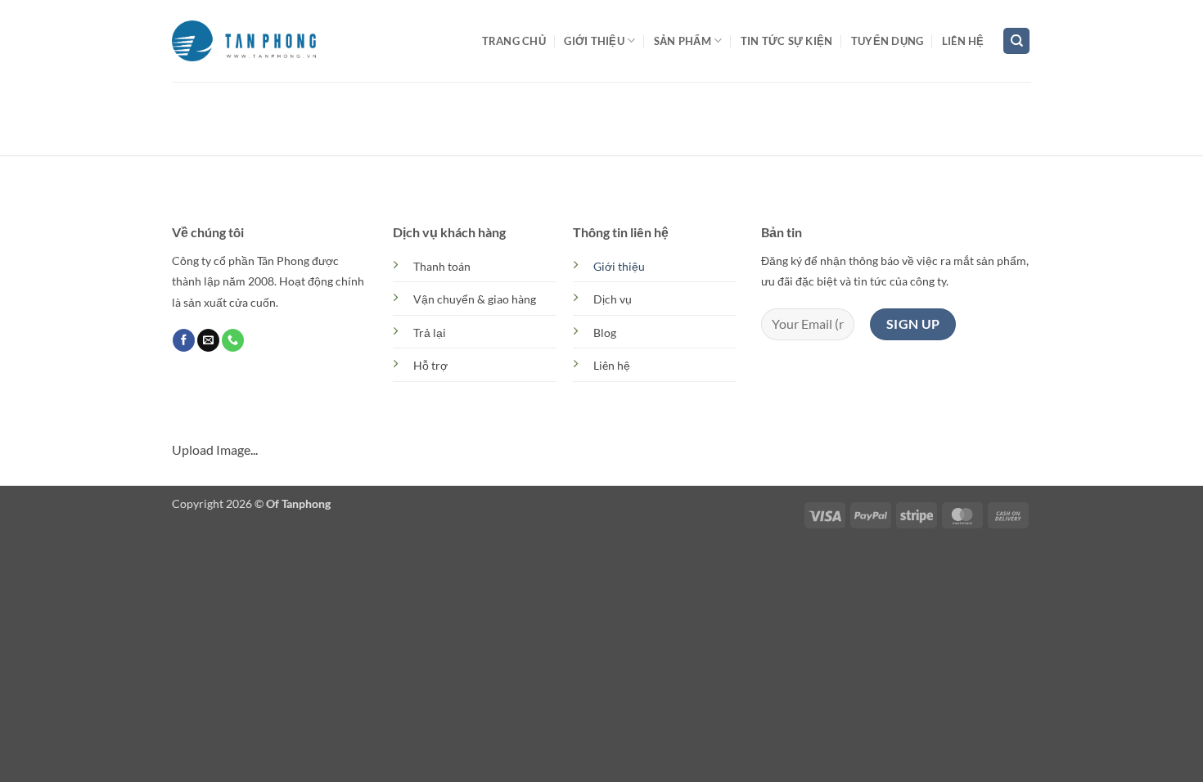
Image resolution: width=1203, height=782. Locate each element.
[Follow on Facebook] (184, 340)
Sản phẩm (682, 40)
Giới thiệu (594, 40)
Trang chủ (514, 40)
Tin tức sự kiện (787, 40)
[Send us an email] (208, 340)
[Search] (1016, 41)
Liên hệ (963, 40)
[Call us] (233, 340)
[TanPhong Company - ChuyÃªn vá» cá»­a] (244, 41)
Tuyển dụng (887, 40)
